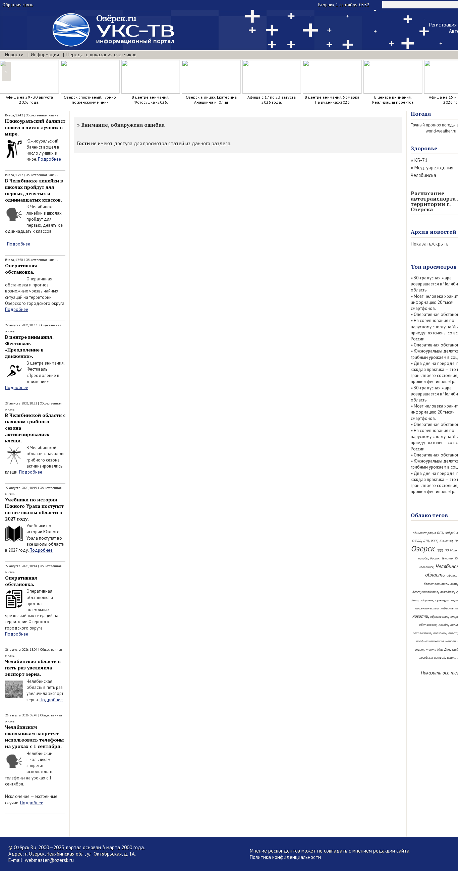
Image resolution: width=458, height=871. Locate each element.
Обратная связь (17, 5)
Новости (14, 54)
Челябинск (426, 567)
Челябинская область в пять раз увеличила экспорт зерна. (33, 667)
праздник (439, 633)
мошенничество (427, 608)
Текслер (447, 558)
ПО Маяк (451, 550)
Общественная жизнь (42, 115)
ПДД (440, 550)
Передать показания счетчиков (101, 54)
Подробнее (49, 159)
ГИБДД (416, 541)
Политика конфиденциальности (285, 857)
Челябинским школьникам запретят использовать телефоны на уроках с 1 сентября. (34, 736)
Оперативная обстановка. (21, 268)
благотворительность (440, 584)
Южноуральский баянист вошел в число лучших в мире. (35, 127)
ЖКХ (434, 541)
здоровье (426, 600)
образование (439, 616)
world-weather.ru (441, 131)
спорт (419, 649)
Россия (435, 558)
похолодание (422, 633)
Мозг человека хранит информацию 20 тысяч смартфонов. (434, 302)
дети (414, 600)
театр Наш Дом (438, 649)
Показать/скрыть (430, 243)
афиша (451, 575)
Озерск (423, 548)
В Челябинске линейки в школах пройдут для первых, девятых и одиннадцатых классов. (34, 190)
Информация (45, 54)
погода (443, 624)
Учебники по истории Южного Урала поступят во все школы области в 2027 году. (34, 509)
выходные (447, 592)
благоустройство (425, 592)
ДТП (426, 541)
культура (442, 600)
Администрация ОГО (428, 533)
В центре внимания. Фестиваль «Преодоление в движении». (29, 346)
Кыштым (446, 541)
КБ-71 (420, 160)
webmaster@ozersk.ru (49, 860)
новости (420, 616)
